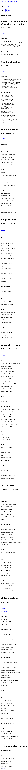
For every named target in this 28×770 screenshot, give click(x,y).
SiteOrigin (4, 768)
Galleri (5, 9)
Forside (5, 3)
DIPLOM (3, 33)
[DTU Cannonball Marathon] (9, 1)
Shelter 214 (6, 11)
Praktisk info (7, 10)
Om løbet (6, 5)
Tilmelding (6, 6)
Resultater (6, 7)
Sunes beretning (4, 611)
